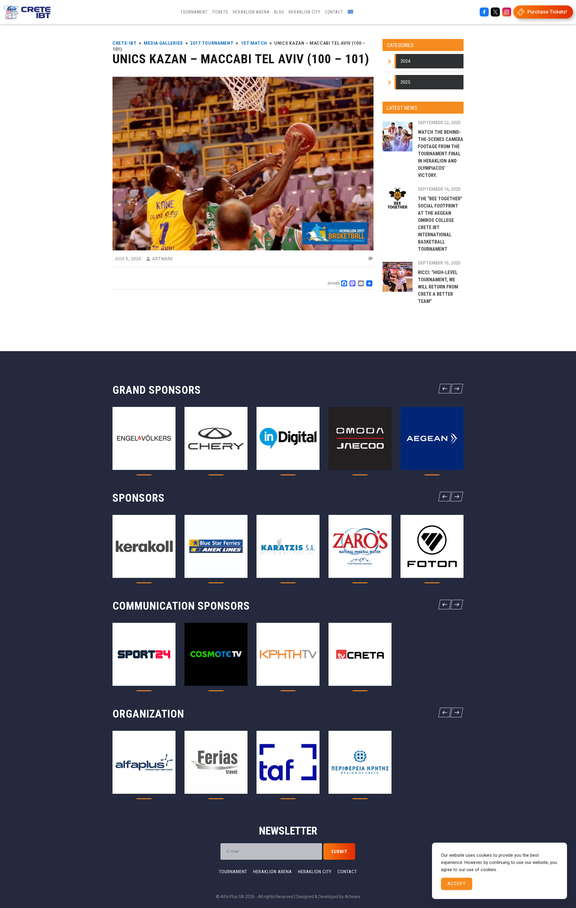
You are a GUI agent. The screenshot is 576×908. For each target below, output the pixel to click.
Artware (352, 896)
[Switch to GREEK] (350, 12)
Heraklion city (315, 871)
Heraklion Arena (272, 871)
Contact (347, 871)
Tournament (233, 871)
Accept (456, 883)
